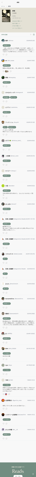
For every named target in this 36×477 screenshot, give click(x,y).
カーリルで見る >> (17, 28)
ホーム (3, 6)
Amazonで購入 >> (17, 21)
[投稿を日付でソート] (34, 34)
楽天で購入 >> (16, 23)
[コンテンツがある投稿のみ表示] (31, 34)
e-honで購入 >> (16, 26)
